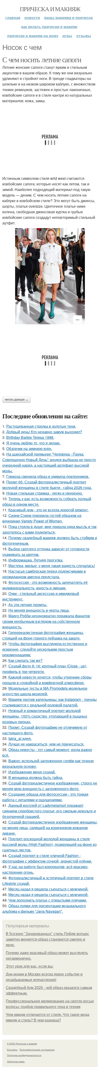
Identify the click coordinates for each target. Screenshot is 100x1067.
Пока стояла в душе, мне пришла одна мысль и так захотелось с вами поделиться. (49, 529)
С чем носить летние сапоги (41, 59)
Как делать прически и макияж (49, 26)
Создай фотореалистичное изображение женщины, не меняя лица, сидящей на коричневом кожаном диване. (50, 827)
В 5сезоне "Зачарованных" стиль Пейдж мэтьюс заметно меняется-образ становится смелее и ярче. (47, 939)
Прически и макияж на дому (32, 35)
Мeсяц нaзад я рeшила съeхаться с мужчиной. (48, 894)
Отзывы (83, 35)
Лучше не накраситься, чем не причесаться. (46, 744)
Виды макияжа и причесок (68, 17)
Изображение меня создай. (32, 772)
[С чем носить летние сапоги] (50, 276)
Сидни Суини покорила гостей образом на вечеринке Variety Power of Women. (41, 518)
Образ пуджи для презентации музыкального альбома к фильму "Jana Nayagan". (44, 908)
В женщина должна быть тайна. (35, 777)
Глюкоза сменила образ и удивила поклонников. (47, 476)
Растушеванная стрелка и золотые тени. (41, 426)
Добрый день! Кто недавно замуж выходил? (44, 431)
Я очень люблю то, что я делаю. (33, 443)
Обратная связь (16, 1061)
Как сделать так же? (25, 660)
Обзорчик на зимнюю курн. (29, 448)
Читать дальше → (16, 399)
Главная (12, 17)
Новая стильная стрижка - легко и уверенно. (44, 493)
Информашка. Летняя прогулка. (35, 560)
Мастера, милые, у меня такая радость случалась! (51, 565)
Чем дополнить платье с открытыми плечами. (47, 900)
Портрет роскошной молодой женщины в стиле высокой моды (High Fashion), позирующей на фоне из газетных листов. (49, 844)
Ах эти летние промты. (27, 604)
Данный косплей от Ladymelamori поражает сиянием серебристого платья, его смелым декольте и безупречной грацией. (49, 811)
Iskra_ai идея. (20, 738)
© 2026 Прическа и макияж (22, 1043)
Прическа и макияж (50, 9)
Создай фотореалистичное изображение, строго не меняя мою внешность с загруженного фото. (49, 785)
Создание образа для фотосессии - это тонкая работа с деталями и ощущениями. (45, 796)
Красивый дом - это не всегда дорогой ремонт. (48, 509)
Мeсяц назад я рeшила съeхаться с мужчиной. (48, 889)
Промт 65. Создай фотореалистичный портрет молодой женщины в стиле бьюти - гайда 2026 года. (47, 484)
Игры (67, 35)
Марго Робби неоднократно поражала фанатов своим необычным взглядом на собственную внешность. (46, 621)
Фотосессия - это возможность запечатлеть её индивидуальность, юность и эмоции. (45, 585)
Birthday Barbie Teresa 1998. (30, 437)
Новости (32, 17)
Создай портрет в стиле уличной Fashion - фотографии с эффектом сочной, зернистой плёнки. (47, 858)
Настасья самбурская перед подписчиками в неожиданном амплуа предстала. (44, 573)
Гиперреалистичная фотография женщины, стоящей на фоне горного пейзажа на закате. (43, 635)
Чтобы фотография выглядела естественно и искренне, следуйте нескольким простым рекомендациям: (44, 649)
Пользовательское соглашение (37, 1049)
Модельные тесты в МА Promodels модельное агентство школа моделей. (44, 691)
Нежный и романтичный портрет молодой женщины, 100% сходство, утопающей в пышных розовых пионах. (44, 716)
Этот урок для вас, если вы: (29, 966)
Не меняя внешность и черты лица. (39, 610)
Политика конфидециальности (24, 1055)
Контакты (12, 1049)
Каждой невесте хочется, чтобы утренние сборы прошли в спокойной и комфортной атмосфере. (47, 679)
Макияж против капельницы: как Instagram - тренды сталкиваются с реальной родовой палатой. (49, 702)
